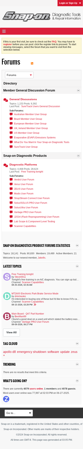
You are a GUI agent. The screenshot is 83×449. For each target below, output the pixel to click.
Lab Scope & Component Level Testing (34, 221)
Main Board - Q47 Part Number (28, 313)
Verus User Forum (23, 184)
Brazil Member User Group (28, 119)
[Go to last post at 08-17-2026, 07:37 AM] (34, 304)
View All (11, 332)
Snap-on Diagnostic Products (25, 155)
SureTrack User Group (26, 147)
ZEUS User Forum (23, 189)
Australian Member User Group (30, 114)
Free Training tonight (32, 171)
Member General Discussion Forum (29, 90)
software (53, 351)
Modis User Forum (23, 193)
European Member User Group (30, 123)
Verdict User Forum (24, 179)
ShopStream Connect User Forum (32, 198)
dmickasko (20, 296)
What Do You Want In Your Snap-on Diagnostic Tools (41, 142)
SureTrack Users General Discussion (40, 106)
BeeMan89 (20, 316)
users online (36, 388)
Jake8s (41, 257)
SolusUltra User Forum (26, 207)
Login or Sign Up (68, 3)
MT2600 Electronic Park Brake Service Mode (35, 293)
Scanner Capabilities (25, 226)
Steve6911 (20, 277)
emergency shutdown (31, 351)
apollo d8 (9, 351)
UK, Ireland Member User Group (31, 128)
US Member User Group (26, 133)
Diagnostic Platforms (23, 164)
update (65, 351)
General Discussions (23, 99)
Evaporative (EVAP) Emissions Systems (35, 137)
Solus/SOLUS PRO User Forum (30, 203)
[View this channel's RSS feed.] (32, 62)
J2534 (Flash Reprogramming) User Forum (36, 216)
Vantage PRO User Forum (27, 212)
